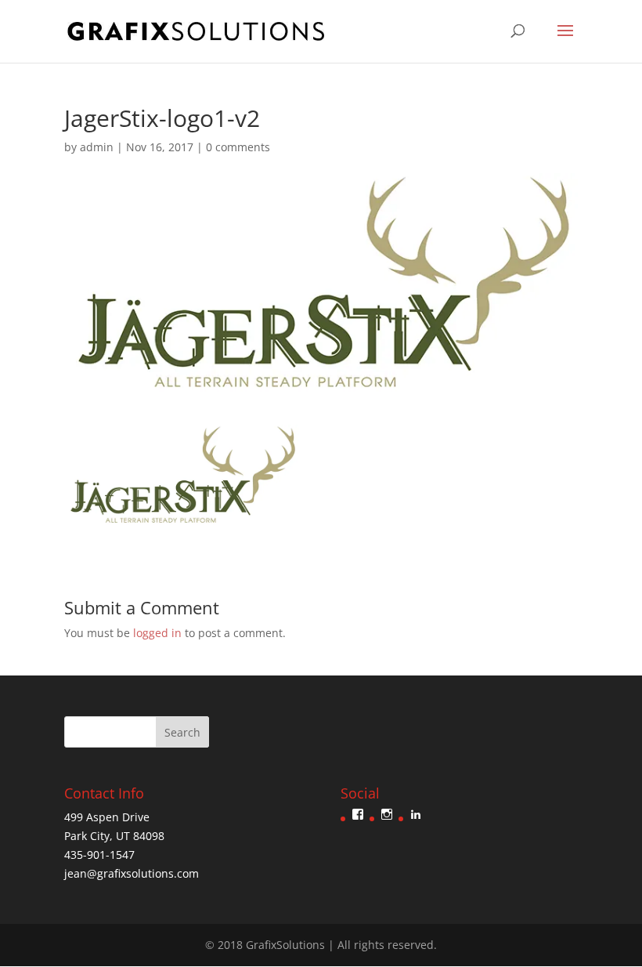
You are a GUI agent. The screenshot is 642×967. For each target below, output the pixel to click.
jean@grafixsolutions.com (131, 873)
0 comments (238, 146)
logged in (157, 632)
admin (97, 146)
